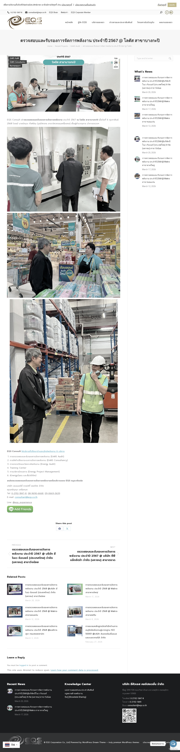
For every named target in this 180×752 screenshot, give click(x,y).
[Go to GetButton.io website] (173, 749)
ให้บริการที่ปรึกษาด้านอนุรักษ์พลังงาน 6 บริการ (43, 451)
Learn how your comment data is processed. (74, 670)
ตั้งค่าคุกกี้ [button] (162, 5)
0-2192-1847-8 (137, 698)
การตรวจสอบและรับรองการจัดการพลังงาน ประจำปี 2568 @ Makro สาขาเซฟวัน (101, 611)
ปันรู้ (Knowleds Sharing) (75, 697)
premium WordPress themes (126, 742)
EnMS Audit (14, 58)
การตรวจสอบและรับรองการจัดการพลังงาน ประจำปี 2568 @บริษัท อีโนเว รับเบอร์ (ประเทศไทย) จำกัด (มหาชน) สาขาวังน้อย (41, 590)
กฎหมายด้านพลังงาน (74, 693)
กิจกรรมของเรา (15, 66)
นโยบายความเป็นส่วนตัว (85, 4)
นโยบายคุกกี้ (147, 742)
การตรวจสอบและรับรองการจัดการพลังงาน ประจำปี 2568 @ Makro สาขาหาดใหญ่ (101, 588)
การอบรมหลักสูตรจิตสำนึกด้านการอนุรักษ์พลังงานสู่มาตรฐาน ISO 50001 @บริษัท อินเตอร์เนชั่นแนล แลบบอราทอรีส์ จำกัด (101, 632)
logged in (23, 665)
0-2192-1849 (135, 702)
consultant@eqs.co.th (26, 497)
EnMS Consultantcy (17, 62)
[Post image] (14, 589)
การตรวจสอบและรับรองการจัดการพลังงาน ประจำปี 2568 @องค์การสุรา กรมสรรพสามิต (41, 630)
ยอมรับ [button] (172, 5)
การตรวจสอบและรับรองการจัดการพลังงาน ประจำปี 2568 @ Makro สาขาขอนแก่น (41, 611)
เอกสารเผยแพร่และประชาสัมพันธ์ (79, 690)
